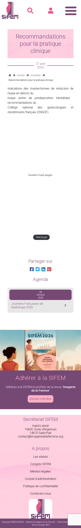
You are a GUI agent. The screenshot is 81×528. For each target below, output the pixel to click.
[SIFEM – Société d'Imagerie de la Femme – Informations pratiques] (10, 18)
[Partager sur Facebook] (32, 269)
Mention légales (40, 471)
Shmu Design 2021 (41, 525)
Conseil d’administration (40, 479)
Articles (21, 75)
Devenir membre (40, 399)
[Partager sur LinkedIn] (43, 269)
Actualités (36, 75)
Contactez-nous (40, 493)
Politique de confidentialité (40, 486)
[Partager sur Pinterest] (49, 269)
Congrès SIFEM (40, 464)
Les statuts (40, 456)
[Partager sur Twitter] (38, 269)
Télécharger (41, 237)
